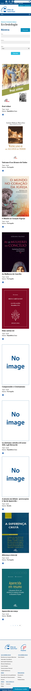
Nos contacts (10, 681)
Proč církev (6, 106)
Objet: (2, 46)
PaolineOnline (21, 679)
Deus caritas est (8, 331)
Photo (2, 684)
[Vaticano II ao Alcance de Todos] (15, 140)
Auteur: (2, 40)
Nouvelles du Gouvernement (8, 677)
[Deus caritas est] (15, 308)
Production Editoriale (8, 22)
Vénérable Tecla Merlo (6, 659)
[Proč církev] (15, 84)
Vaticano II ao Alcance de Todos (14, 162)
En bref (2, 679)
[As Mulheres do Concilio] (15, 252)
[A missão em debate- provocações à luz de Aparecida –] (15, 476)
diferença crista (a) (9, 555)
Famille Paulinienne (5, 670)
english (6, 3)
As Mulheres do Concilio (12, 274)
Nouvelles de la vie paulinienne (8, 675)
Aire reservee (27, 5)
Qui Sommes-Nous (6, 655)
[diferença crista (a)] (15, 533)
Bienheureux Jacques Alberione (8, 657)
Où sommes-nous (23, 655)
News (2, 672)
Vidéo (2, 686)
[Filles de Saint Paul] (8, 9)
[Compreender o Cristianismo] (15, 364)
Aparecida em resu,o (10, 611)
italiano (2, 3)
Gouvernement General (6, 668)
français (16, 3)
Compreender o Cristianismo (13, 387)
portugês (21, 3)
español (11, 3)
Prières (19, 677)
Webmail (21, 5)
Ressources (21, 672)
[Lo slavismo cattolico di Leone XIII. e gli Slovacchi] (15, 420)
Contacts (8, 684)
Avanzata (25, 30)
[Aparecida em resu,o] (15, 589)
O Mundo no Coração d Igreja (13, 218)
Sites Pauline (21, 657)
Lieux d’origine (4, 666)
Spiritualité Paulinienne (6, 661)
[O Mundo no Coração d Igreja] (15, 196)
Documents (20, 675)
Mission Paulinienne (6, 663)
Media (2, 681)
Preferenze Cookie (21, 689)
